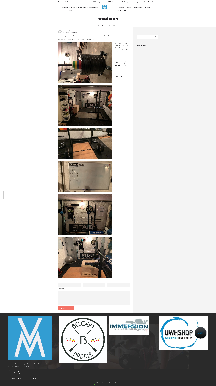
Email (84, 281)
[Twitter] (156, 2)
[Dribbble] (145, 2)
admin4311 (67, 32)
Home (99, 26)
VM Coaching (96, 2)
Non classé (105, 26)
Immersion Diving (123, 2)
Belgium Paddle (112, 2)
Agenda (104, 2)
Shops (137, 2)
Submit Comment (66, 308)
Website (109, 281)
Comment (61, 288)
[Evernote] (148, 2)
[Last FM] (152, 2)
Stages (131, 2)
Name (59, 281)
